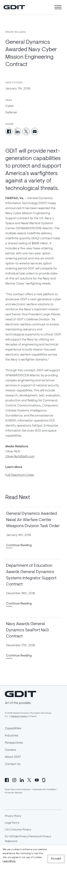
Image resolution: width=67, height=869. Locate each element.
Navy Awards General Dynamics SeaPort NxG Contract (27, 630)
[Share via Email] (34, 131)
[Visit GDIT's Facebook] (7, 780)
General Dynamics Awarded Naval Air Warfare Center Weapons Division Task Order (33, 520)
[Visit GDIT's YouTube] (37, 780)
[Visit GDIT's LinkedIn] (22, 780)
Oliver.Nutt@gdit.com (19, 456)
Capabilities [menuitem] (13, 728)
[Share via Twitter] (26, 131)
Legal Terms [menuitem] (12, 822)
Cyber (9, 106)
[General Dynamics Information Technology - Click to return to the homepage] (14, 7)
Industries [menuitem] (11, 735)
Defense (11, 112)
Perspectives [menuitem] (14, 743)
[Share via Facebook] (9, 131)
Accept (56, 858)
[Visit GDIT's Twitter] (29, 780)
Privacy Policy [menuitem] (13, 816)
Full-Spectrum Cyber (19, 475)
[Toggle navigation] (58, 7)
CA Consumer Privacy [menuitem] (18, 829)
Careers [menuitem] (10, 750)
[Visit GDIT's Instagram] (14, 780)
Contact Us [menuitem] (12, 764)
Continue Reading (19, 545)
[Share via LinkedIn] (17, 131)
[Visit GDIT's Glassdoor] (44, 780)
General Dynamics (19, 716)
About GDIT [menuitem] (13, 757)
